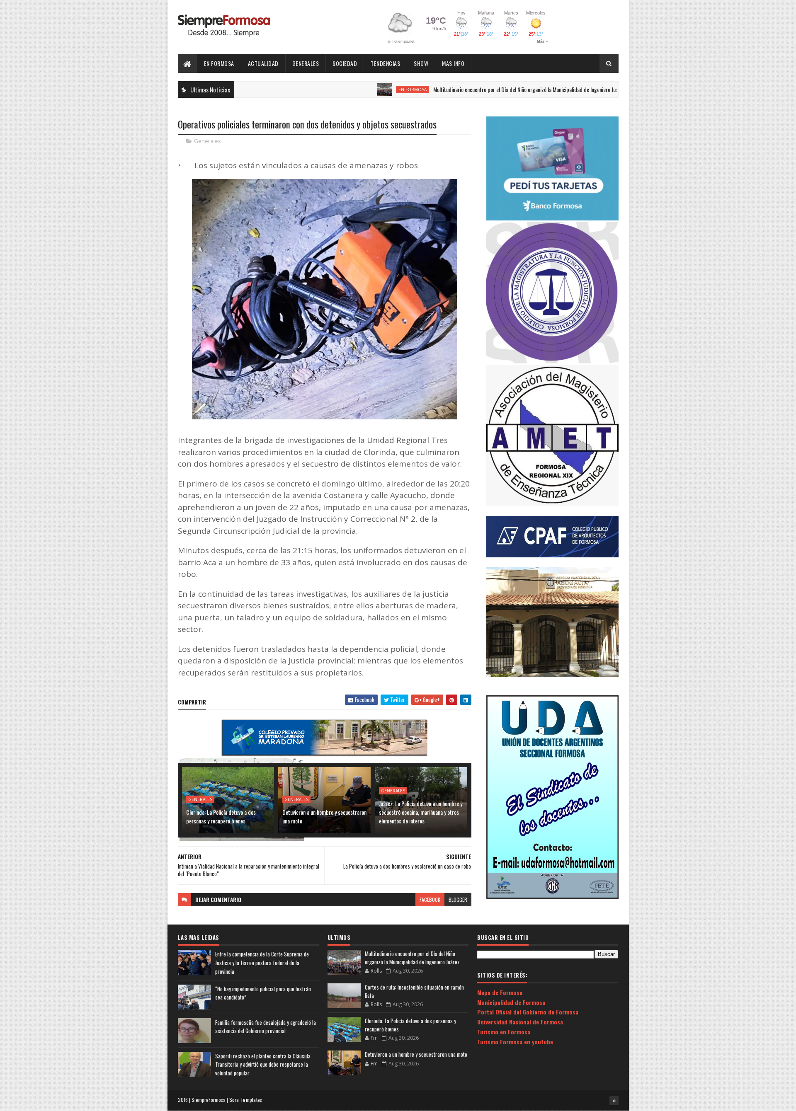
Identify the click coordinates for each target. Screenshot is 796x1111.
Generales (305, 63)
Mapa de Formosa (499, 992)
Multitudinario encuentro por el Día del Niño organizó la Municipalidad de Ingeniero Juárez (489, 89)
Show (421, 63)
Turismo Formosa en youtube (515, 1041)
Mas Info (453, 63)
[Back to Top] (614, 1100)
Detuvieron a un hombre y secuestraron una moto (324, 816)
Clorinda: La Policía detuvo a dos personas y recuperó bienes (221, 816)
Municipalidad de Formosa (511, 1002)
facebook (430, 899)
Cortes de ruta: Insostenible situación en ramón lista (414, 991)
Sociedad (344, 63)
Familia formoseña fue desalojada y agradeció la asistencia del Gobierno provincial (265, 1026)
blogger (458, 899)
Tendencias (385, 63)
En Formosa (219, 63)
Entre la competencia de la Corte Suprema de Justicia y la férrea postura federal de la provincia (262, 962)
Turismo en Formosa (503, 1031)
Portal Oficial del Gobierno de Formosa (527, 1011)
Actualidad (263, 63)
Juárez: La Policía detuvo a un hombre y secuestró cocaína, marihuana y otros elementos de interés (420, 812)
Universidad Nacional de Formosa (520, 1021)
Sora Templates (245, 1099)
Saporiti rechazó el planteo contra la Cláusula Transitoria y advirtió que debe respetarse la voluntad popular (263, 1064)
